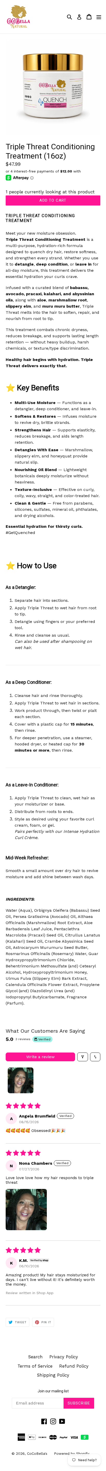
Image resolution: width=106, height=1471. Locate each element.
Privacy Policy (63, 1356)
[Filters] (82, 1057)
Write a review (40, 1056)
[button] (26, 1209)
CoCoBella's (37, 1453)
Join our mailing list (53, 1391)
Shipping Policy (53, 1375)
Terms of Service (34, 1366)
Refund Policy (74, 1366)
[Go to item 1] (20, 1080)
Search (35, 1356)
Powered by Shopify (71, 1453)
